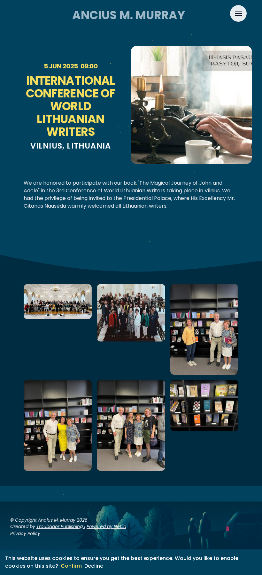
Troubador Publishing (60, 526)
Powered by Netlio (106, 526)
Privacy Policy (25, 533)
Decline (93, 566)
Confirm (71, 566)
